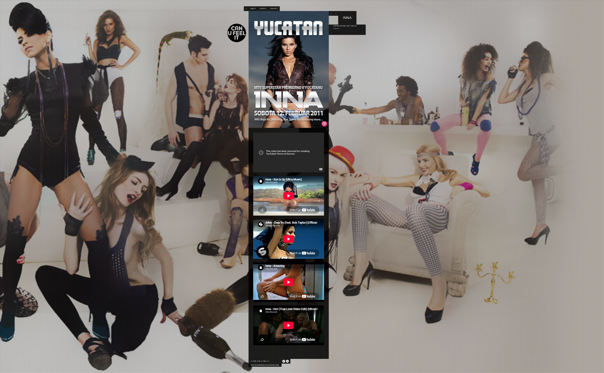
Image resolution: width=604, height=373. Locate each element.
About (253, 8)
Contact (274, 8)
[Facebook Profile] (283, 361)
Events (263, 8)
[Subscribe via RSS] (287, 361)
